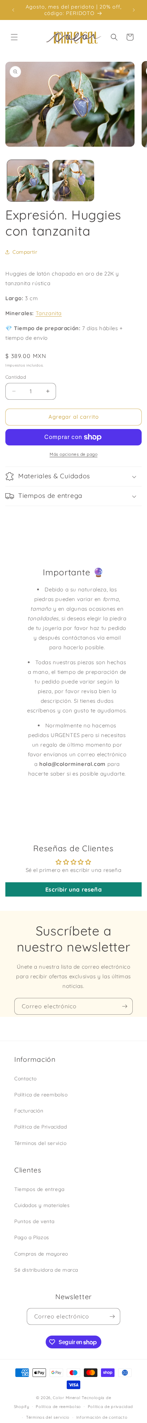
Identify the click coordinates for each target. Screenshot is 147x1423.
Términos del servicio (40, 1143)
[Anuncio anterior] (13, 10)
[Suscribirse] (124, 1006)
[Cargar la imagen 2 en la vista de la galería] (73, 181)
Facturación (29, 1110)
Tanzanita (49, 313)
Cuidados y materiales (42, 1205)
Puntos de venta (34, 1221)
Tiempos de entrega (39, 1189)
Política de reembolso (41, 1094)
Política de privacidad (110, 1406)
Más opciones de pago (73, 454)
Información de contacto (102, 1417)
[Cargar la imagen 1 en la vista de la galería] (28, 181)
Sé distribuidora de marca (46, 1270)
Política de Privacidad (40, 1127)
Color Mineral (66, 1397)
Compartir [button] (24, 252)
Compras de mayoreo (41, 1254)
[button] (14, 37)
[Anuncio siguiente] (134, 10)
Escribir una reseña (73, 889)
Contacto (25, 1078)
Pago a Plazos (31, 1237)
